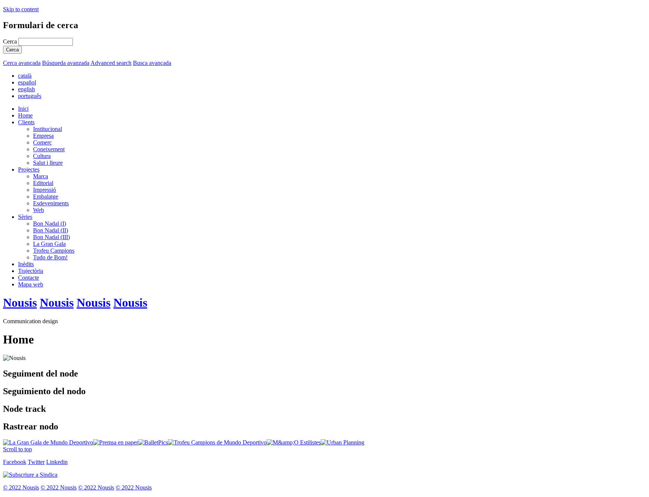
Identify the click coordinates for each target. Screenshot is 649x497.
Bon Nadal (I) (49, 223)
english (26, 89)
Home (25, 115)
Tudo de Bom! (50, 257)
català (25, 75)
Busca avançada (152, 63)
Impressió (44, 190)
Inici (23, 108)
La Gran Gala (49, 244)
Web (38, 210)
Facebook (14, 462)
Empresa (43, 136)
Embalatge (45, 196)
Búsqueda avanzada (65, 63)
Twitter (36, 462)
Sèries (25, 217)
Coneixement (49, 149)
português (29, 96)
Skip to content (21, 9)
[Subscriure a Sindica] (30, 474)
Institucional (47, 129)
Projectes (28, 169)
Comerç (42, 142)
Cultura (42, 156)
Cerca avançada (22, 63)
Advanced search (111, 63)
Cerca (10, 41)
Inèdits (26, 264)
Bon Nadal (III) (51, 237)
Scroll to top (17, 449)
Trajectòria (30, 271)
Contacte (28, 277)
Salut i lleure (48, 163)
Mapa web (30, 284)
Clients (26, 122)
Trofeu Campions (53, 250)
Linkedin (57, 462)
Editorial (43, 183)
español (27, 82)
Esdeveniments (51, 203)
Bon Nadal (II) (50, 230)
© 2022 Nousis (21, 487)
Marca (40, 176)
